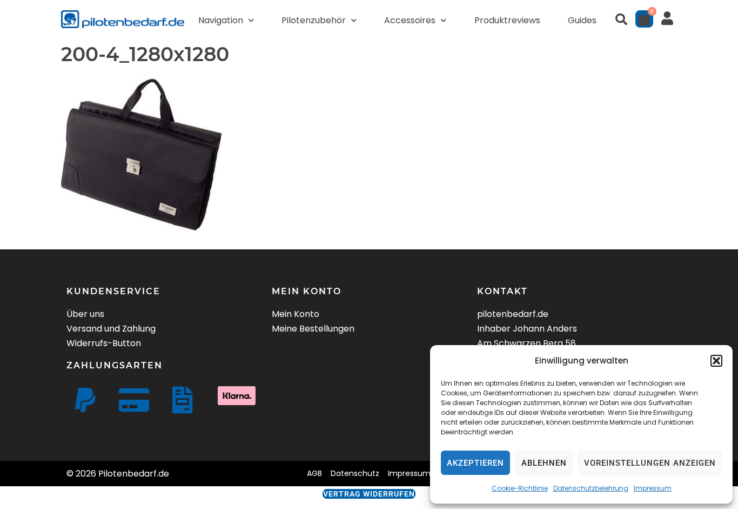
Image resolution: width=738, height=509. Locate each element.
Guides (582, 20)
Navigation (220, 20)
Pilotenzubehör (313, 20)
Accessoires (409, 20)
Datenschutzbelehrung (590, 488)
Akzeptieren (475, 463)
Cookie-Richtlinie (520, 488)
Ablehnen (544, 463)
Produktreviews (507, 20)
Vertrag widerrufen (369, 494)
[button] (716, 360)
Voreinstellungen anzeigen (650, 463)
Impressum (653, 488)
